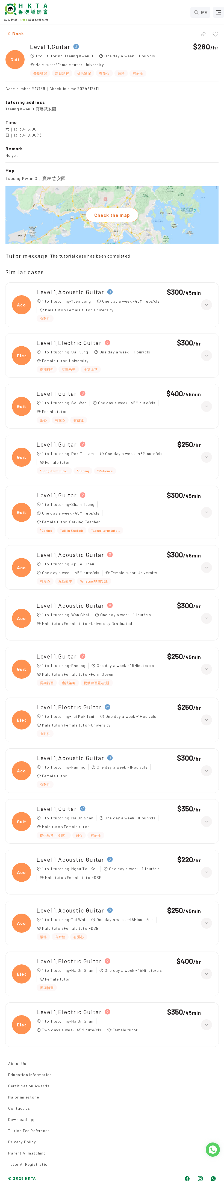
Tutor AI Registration (29, 1164)
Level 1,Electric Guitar (69, 342)
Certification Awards (28, 1085)
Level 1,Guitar (50, 46)
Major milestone (23, 1097)
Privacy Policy (22, 1141)
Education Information (30, 1074)
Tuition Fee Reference (29, 1130)
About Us (17, 1063)
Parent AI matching (27, 1153)
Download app (22, 1119)
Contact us (19, 1108)
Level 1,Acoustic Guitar (70, 291)
